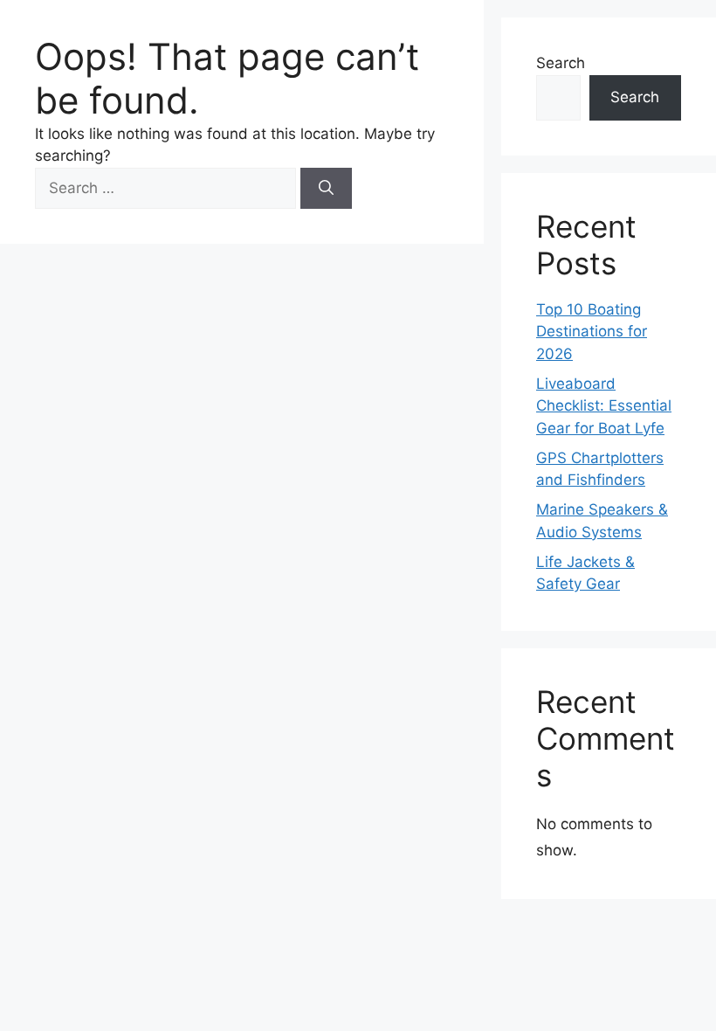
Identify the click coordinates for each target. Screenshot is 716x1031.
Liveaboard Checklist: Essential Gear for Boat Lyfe (603, 406)
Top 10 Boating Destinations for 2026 (591, 332)
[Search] (326, 189)
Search (560, 63)
